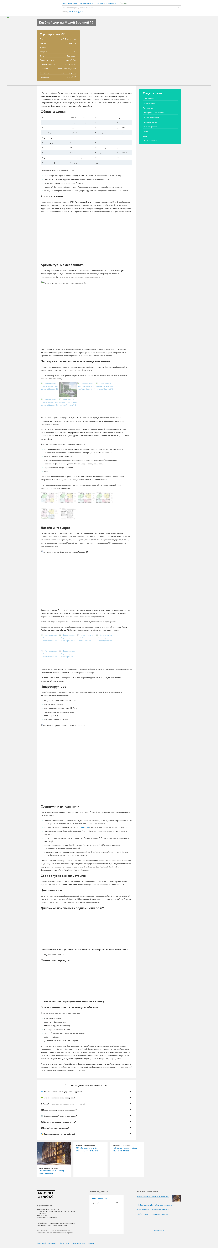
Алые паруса (97, 1198)
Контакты (91, 1243)
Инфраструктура (150, 122)
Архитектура (148, 108)
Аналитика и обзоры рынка (48, 1168)
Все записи (158, 1230)
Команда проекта (150, 126)
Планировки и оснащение (153, 112)
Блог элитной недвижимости (106, 3)
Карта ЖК (124, 3)
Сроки (145, 131)
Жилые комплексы (86, 3)
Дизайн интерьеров (151, 117)
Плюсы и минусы (150, 140)
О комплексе (148, 98)
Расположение (149, 103)
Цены (145, 136)
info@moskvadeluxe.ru (44, 1206)
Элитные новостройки (69, 3)
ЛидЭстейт (84, 827)
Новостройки (64, 1243)
